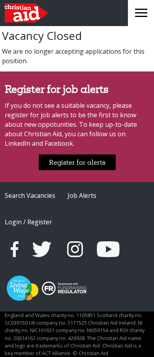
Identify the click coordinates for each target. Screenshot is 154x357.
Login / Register (28, 222)
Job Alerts (82, 195)
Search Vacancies (30, 195)
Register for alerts (77, 162)
